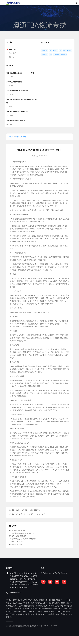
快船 (50, 50)
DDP (60, 50)
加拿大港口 (45, 54)
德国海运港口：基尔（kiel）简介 (17, 111)
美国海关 (55, 50)
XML (56, 626)
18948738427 (15, 593)
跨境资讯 (11, 137)
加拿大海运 (64, 54)
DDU (64, 50)
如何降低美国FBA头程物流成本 (17, 90)
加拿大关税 (45, 50)
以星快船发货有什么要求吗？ (16, 120)
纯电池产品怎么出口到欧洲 (17, 530)
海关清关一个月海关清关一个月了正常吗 (30, 514)
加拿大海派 (56, 54)
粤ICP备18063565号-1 (45, 626)
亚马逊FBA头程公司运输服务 (17, 536)
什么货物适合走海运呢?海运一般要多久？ (21, 533)
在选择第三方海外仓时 (16, 541)
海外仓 (11, 57)
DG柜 (50, 54)
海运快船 (12, 53)
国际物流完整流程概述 (14, 82)
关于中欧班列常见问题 (16, 544)
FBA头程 (12, 50)
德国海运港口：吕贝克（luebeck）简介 (20, 73)
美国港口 (69, 50)
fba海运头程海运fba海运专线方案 (28, 510)
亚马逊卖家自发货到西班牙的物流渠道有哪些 (22, 539)
